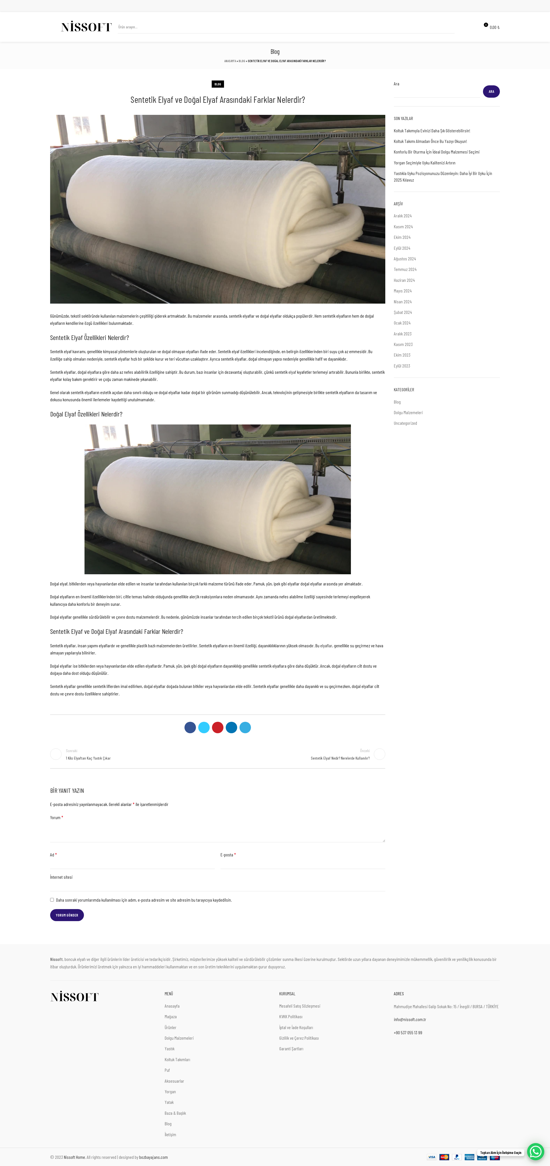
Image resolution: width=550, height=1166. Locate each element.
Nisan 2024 (403, 301)
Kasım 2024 (403, 226)
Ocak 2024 (402, 322)
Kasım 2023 (403, 344)
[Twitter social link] (477, 6)
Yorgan (170, 1091)
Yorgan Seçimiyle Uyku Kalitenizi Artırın (424, 162)
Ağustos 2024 (405, 258)
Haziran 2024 (404, 280)
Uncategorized (405, 423)
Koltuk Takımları (177, 1059)
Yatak (169, 1102)
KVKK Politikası (290, 1016)
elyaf (292, 372)
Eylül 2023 (402, 365)
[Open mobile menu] (52, 27)
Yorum (56, 817)
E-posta (228, 854)
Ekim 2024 (402, 237)
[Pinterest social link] (483, 6)
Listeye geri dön (217, 754)
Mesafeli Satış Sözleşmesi (299, 1005)
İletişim (170, 1134)
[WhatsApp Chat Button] (535, 1151)
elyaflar (326, 645)
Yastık (169, 1048)
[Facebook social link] (470, 6)
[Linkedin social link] (490, 6)
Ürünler (170, 1027)
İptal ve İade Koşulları (296, 1027)
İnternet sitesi (61, 877)
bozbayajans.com (153, 1157)
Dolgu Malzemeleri (408, 412)
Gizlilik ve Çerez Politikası (299, 1038)
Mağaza (171, 1016)
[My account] (462, 27)
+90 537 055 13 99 (408, 1032)
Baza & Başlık (175, 1113)
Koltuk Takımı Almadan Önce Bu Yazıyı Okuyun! (430, 141)
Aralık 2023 (403, 333)
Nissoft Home (74, 1157)
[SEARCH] (448, 27)
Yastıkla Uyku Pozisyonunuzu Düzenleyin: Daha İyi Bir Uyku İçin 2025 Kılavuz (443, 176)
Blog (242, 61)
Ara (396, 83)
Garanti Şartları (291, 1048)
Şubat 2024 (403, 312)
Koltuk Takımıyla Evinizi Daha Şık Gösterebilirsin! (432, 130)
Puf (167, 1070)
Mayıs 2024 (403, 290)
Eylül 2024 (402, 248)
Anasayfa (230, 61)
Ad (53, 854)
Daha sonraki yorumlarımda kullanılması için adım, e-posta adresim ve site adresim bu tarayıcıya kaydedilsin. (144, 899)
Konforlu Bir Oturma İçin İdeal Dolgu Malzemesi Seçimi (437, 151)
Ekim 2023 (402, 354)
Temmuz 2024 (405, 269)
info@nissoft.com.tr (410, 1019)
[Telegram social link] (496, 6)
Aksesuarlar (174, 1081)
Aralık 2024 (403, 215)
